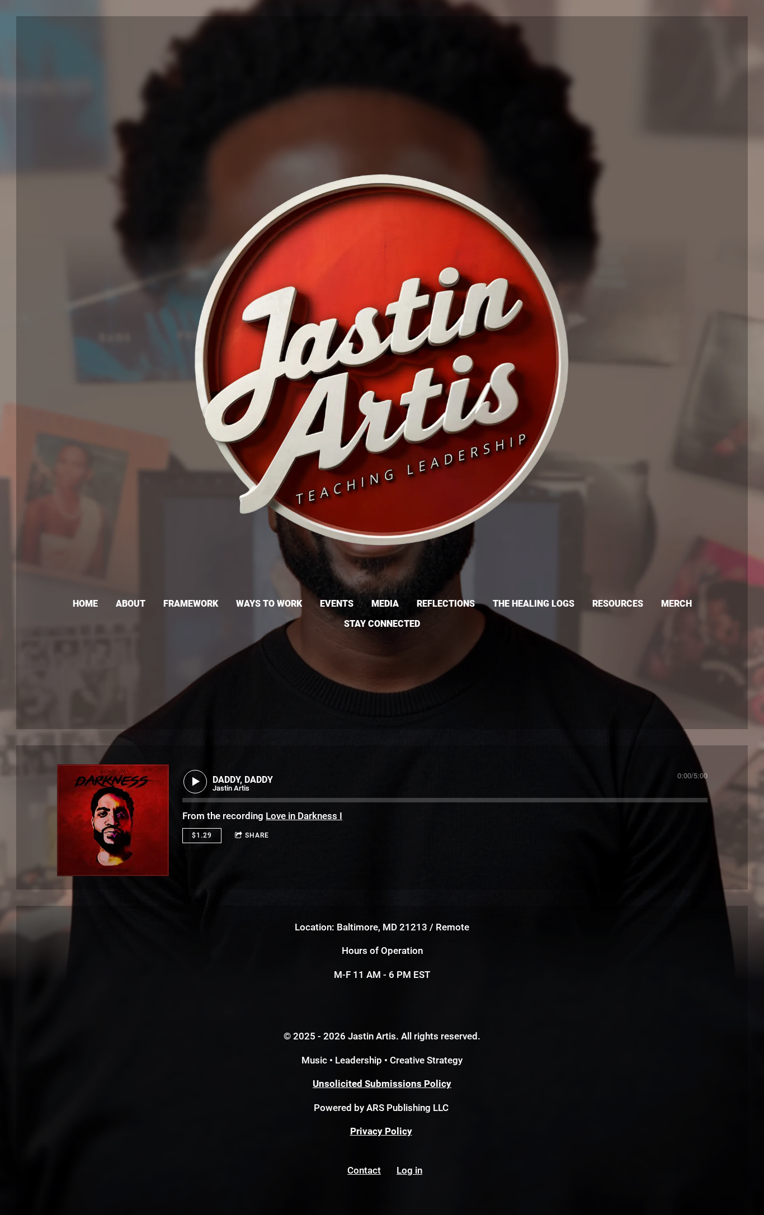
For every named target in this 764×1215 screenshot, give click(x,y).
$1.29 (202, 835)
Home (85, 603)
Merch (676, 603)
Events (336, 603)
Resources (617, 603)
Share (257, 835)
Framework (190, 603)
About (130, 603)
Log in (409, 1170)
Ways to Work (269, 603)
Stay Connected (382, 623)
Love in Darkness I (304, 815)
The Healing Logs (533, 603)
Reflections (446, 603)
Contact (364, 1170)
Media (385, 603)
